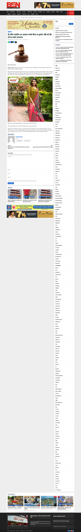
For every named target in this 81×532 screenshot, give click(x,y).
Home (8, 530)
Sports (56, 362)
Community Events (58, 117)
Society (56, 355)
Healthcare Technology (58, 214)
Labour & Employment (58, 245)
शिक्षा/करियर (48, 11)
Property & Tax (57, 303)
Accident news (57, 68)
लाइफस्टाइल (14, 14)
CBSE (56, 104)
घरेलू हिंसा (56, 433)
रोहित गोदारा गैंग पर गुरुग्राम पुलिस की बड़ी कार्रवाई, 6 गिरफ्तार (63, 32)
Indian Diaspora (57, 229)
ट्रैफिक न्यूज (57, 449)
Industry (56, 231)
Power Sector (57, 301)
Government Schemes (58, 202)
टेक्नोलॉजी (57, 11)
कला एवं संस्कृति (57, 422)
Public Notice (57, 308)
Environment (57, 171)
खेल (43, 11)
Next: (43, 146)
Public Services (57, 310)
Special (56, 359)
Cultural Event (57, 130)
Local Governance (58, 256)
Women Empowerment (58, 402)
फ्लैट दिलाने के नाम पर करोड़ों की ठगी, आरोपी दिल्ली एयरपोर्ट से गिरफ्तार (29, 201)
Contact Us (17, 530)
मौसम (56, 469)
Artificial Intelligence (58, 88)
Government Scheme (58, 200)
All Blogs (32, 14)
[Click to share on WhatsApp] (8, 42)
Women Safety (57, 404)
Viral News (57, 393)
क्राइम (56, 425)
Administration (57, 74)
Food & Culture (57, 184)
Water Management (58, 395)
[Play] (8, 525)
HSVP (56, 216)
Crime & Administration (59, 128)
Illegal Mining (57, 222)
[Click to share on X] (12, 42)
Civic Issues (57, 115)
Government (57, 193)
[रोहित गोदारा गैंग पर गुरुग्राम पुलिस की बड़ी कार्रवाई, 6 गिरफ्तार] (32, 501)
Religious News (57, 321)
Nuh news (56, 279)
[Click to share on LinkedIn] (13, 42)
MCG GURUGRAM (58, 265)
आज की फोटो (19, 14)
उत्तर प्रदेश (56, 416)
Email (9, 173)
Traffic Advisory (14, 196)
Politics (56, 297)
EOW (27, 196)
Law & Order (57, 247)
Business (56, 99)
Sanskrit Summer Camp (59, 335)
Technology (57, 373)
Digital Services (57, 139)
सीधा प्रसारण (72, 12)
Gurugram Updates (58, 207)
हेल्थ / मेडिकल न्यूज (58, 490)
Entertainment (57, 169)
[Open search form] (65, 13)
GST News (56, 205)
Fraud (29, 196)
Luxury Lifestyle (57, 261)
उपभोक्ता (56, 418)
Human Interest (41, 196)
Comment (10, 156)
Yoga (56, 407)
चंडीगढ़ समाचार (19, 11)
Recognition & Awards (58, 319)
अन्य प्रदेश (23, 11)
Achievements (57, 70)
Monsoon (10, 196)
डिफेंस (56, 451)
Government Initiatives (58, 198)
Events (56, 175)
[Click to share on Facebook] (10, 42)
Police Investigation (58, 294)
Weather (56, 398)
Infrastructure (57, 234)
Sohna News (57, 357)
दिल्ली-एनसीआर (12, 11)
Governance (57, 191)
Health (56, 211)
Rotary (56, 330)
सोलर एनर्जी (57, 483)
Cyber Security (57, 135)
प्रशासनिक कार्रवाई (58, 463)
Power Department (58, 299)
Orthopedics (57, 283)
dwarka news (57, 151)
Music (56, 270)
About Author (12, 530)
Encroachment (57, 162)
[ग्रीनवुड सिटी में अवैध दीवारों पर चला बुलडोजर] (15, 501)
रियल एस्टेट (53, 11)
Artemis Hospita (57, 86)
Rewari (56, 324)
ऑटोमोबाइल (9, 14)
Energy (56, 166)
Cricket (56, 124)
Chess (56, 106)
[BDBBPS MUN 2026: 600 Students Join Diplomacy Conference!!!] (65, 501)
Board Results (57, 95)
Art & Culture (57, 83)
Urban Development (58, 389)
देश (55, 458)
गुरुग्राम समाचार (9, 31)
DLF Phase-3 (57, 144)
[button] (18, 521)
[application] (18, 521)
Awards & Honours (58, 92)
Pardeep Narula (11, 39)
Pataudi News (57, 285)
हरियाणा (8, 11)
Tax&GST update (57, 371)
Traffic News (10, 197)
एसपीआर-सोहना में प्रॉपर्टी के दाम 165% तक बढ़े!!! (62, 34)
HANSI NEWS (57, 209)
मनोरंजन (37, 14)
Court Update (57, 121)
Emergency (57, 160)
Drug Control (57, 146)
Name (9, 169)
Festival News (57, 180)
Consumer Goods (58, 119)
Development (57, 137)
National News (57, 272)
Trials (56, 386)
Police (45, 196)
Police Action (57, 292)
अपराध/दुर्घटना (40, 11)
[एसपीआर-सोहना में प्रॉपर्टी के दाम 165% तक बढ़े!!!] (49, 501)
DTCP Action (57, 148)
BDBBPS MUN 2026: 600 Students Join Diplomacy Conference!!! (64, 508)
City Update (57, 110)
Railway (56, 315)
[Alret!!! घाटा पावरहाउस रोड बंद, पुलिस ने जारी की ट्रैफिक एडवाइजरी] (15, 194)
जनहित (56, 440)
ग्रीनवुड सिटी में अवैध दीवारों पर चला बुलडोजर (61, 30)
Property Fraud (57, 306)
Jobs (56, 240)
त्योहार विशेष (57, 454)
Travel (56, 384)
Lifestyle (56, 252)
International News (58, 236)
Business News (57, 101)
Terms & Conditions (29, 530)
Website (9, 177)
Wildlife (56, 400)
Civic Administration (58, 113)
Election (56, 157)
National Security (58, 274)
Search (56, 21)
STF (55, 366)
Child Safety (57, 108)
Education (56, 155)
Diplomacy (56, 142)
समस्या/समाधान (24, 14)
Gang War (56, 189)
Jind (56, 238)
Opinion (56, 281)
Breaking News (57, 97)
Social (56, 344)
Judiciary (56, 243)
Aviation (56, 90)
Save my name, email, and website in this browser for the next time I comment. (22, 180)
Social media (57, 350)
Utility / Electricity (58, 391)
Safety (56, 332)
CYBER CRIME (57, 133)
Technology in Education (59, 375)
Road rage (56, 326)
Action (56, 72)
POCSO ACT (57, 288)
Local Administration (58, 254)
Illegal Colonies (57, 220)
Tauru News (57, 368)
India (56, 225)
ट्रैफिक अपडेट (57, 447)
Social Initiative (57, 346)
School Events (57, 337)
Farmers (56, 178)
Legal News (57, 249)
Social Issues (57, 348)
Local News (57, 258)
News (56, 276)
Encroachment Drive (58, 164)
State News (57, 364)
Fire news (56, 182)
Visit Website (19, 140)
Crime (25, 196)
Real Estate (57, 317)
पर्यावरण (61, 11)
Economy (56, 153)
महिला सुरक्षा (57, 467)
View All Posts (27, 140)
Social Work (57, 353)
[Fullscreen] (26, 525)
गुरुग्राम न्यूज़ (57, 431)
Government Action (58, 196)
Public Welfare (57, 312)
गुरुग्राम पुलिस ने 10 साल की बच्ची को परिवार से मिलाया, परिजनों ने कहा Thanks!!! (45, 201)
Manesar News (57, 263)
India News (57, 227)
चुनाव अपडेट (35, 11)
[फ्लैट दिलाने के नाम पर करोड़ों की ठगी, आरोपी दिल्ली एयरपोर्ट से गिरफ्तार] (30, 194)
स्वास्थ (29, 14)
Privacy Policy (22, 530)
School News (57, 339)
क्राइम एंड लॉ (57, 427)
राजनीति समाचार (29, 11)
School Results (57, 341)
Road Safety (57, 328)
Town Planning (57, 377)
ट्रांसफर (56, 445)
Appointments (57, 81)
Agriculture (57, 77)
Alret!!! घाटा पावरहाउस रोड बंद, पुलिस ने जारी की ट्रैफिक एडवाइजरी (15, 201)
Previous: (18, 147)
